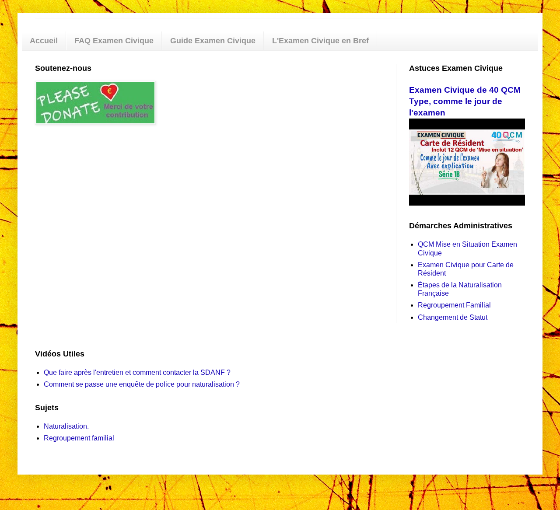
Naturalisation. (66, 426)
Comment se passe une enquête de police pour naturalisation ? (142, 384)
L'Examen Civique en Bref (320, 40)
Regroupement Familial (454, 305)
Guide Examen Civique (213, 40)
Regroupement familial (79, 438)
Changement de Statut (452, 317)
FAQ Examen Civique (114, 40)
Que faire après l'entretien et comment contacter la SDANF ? (137, 372)
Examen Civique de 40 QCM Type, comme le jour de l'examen (465, 101)
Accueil (44, 40)
